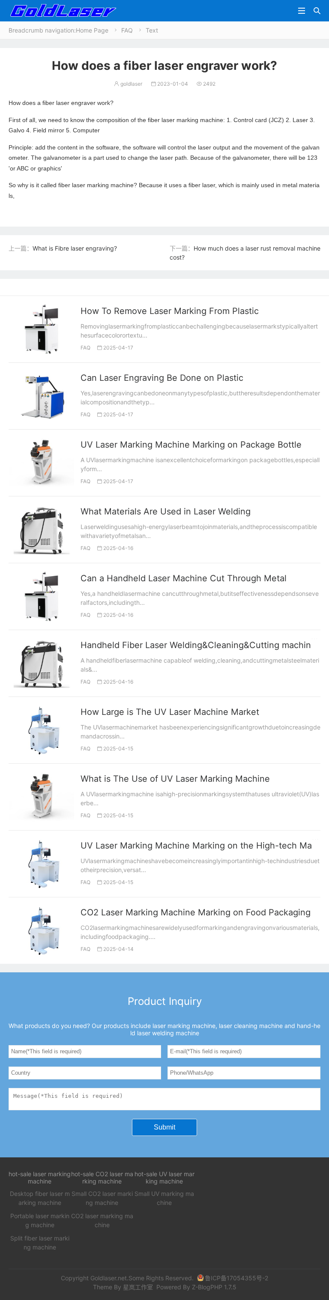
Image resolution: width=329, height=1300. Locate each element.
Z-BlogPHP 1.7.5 (214, 1287)
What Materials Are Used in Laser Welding (166, 511)
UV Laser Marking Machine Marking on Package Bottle (191, 444)
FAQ (127, 30)
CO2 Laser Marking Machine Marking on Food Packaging (196, 912)
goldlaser (128, 84)
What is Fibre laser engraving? (75, 248)
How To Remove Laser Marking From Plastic (170, 311)
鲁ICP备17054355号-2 (236, 1278)
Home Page (92, 30)
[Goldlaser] (63, 10)
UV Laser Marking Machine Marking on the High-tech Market (204, 845)
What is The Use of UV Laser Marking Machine (175, 779)
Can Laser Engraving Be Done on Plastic (162, 378)
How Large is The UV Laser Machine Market (170, 712)
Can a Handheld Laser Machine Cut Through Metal (184, 578)
